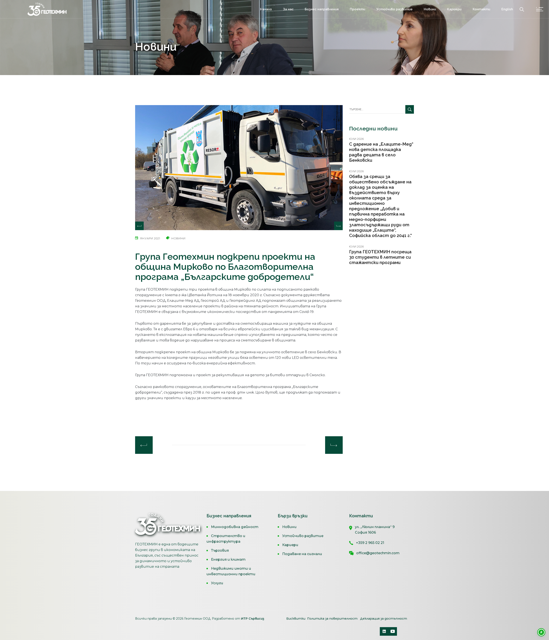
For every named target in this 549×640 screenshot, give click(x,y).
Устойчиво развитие (302, 536)
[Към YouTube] (392, 631)
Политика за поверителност (332, 618)
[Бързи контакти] (539, 9)
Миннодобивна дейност (234, 527)
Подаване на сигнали (302, 554)
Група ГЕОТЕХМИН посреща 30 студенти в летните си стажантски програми (380, 257)
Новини (289, 527)
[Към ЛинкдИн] (384, 631)
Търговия (220, 550)
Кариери (290, 545)
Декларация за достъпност (383, 618)
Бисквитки (296, 618)
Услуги (217, 583)
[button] (338, 226)
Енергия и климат (228, 559)
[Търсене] (521, 9)
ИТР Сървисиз (252, 618)
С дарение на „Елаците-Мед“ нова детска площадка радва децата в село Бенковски (381, 152)
